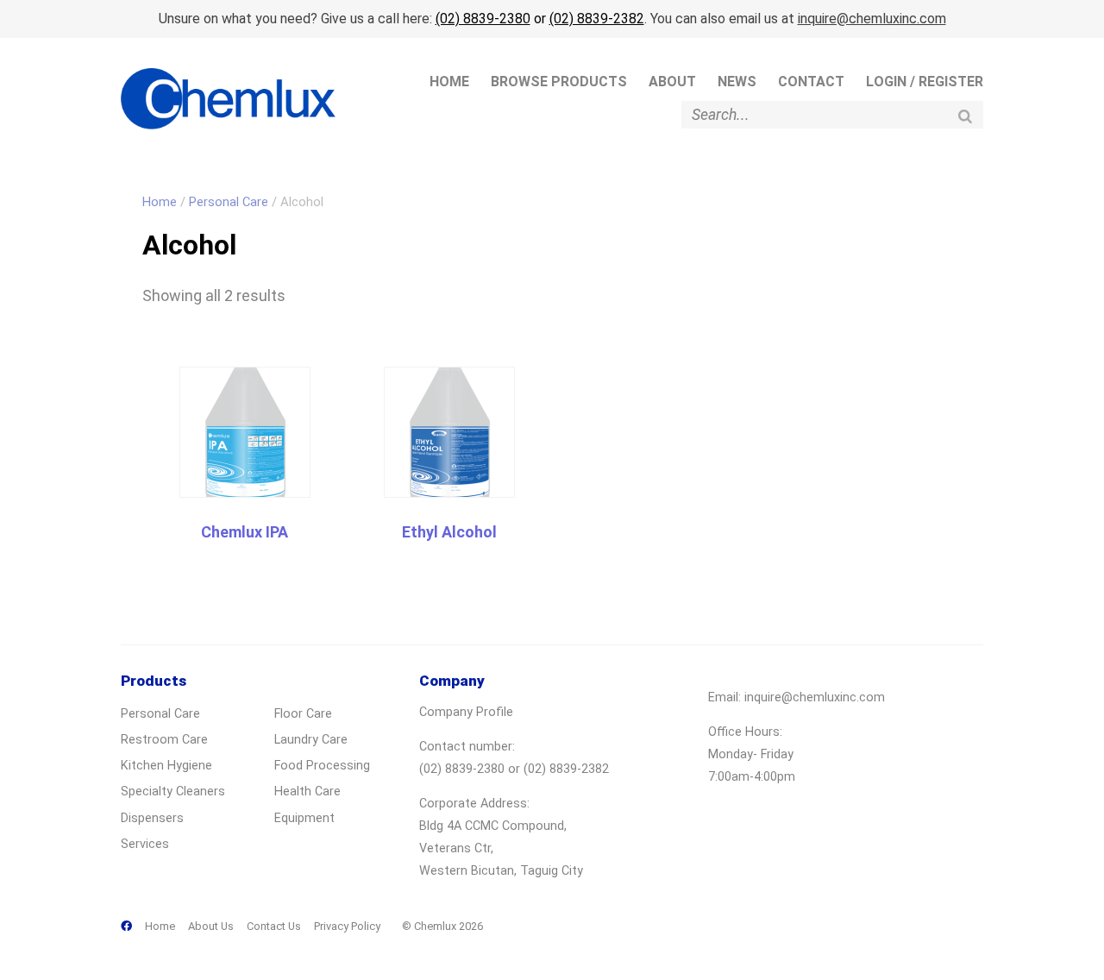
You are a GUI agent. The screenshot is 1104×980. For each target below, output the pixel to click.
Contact (811, 81)
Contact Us (274, 926)
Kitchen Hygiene (166, 765)
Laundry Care (311, 739)
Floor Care (303, 714)
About (672, 81)
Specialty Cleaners (173, 791)
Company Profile (466, 712)
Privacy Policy (347, 926)
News (737, 81)
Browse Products (559, 81)
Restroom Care (164, 739)
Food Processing (322, 765)
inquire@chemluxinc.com (872, 18)
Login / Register (924, 81)
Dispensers (152, 818)
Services (145, 844)
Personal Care (228, 202)
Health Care (307, 791)
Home (449, 81)
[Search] (965, 116)
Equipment (304, 818)
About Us (211, 926)
